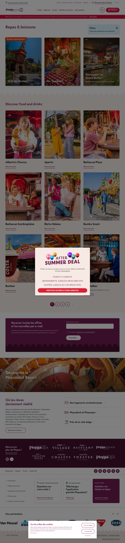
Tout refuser (88, 531)
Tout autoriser (88, 525)
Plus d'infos (33, 533)
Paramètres (88, 535)
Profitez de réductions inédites (62, 290)
